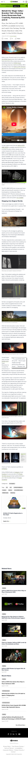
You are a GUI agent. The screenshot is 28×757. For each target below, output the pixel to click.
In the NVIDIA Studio (18, 490)
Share (18, 38)
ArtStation (4, 469)
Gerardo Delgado (13, 36)
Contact (13, 752)
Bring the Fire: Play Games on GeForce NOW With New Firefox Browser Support (13, 617)
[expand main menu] (2, 2)
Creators (4, 490)
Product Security (19, 750)
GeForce (10, 490)
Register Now (6, 521)
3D (6, 487)
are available (20, 197)
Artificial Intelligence (18, 487)
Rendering (13, 492)
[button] (14, 432)
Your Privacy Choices (17, 746)
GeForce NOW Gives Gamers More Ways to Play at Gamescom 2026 (14, 591)
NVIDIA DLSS (5, 361)
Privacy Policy (7, 746)
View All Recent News (20, 725)
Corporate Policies (8, 750)
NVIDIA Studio (5, 492)
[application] (14, 432)
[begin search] (4, 2)
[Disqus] (14, 544)
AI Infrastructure (5, 690)
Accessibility (18, 748)
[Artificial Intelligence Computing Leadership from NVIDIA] (14, 1)
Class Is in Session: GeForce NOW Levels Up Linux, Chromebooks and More (14, 643)
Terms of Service (9, 748)
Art (10, 487)
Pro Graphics (12, 483)
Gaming (4, 679)
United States (14, 743)
